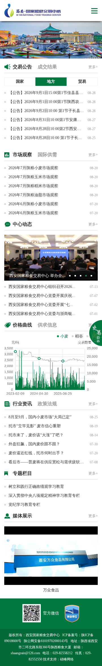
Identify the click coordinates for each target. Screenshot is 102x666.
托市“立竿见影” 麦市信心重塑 (34, 426)
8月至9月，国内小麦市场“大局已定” (39, 417)
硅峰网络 (67, 659)
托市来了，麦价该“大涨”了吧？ (35, 435)
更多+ (93, 67)
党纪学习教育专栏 (24, 504)
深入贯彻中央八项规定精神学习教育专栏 (44, 495)
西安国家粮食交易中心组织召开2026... (41, 287)
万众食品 (51, 590)
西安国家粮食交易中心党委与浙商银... (41, 314)
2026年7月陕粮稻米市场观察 (33, 186)
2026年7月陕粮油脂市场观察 (33, 195)
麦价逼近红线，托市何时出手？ (36, 453)
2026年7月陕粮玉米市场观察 (33, 177)
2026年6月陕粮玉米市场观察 (33, 213)
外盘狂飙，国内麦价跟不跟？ (34, 444)
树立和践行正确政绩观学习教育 (36, 486)
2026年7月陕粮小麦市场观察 (33, 168)
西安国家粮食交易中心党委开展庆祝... (41, 296)
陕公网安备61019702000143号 (46, 641)
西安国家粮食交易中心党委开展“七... (40, 305)
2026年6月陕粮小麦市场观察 (33, 204)
